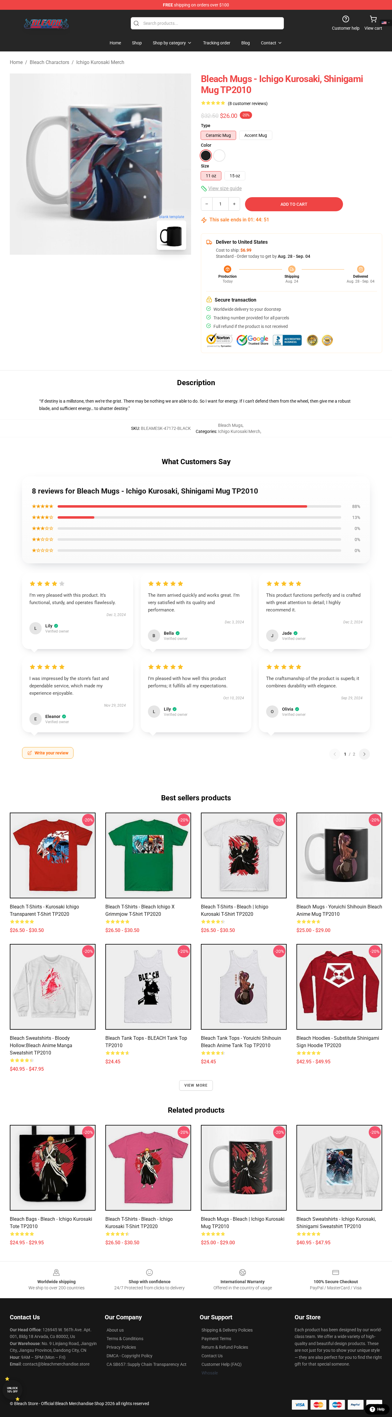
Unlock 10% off (12, 1390)
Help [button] (381, 1409)
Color (206, 145)
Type (205, 125)
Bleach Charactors (49, 62)
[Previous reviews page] (334, 754)
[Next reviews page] (364, 754)
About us (115, 1330)
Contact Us (212, 1355)
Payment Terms (216, 1338)
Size (205, 166)
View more (196, 1085)
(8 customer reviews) (248, 103)
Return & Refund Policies (225, 1347)
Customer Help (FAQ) (222, 1364)
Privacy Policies (121, 1347)
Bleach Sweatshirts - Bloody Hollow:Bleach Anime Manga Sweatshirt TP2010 (41, 1045)
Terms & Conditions (125, 1338)
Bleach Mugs (230, 425)
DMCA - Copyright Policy (130, 1355)
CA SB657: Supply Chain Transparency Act (147, 1364)
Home (16, 62)
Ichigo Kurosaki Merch (100, 62)
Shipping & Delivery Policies (227, 1330)
